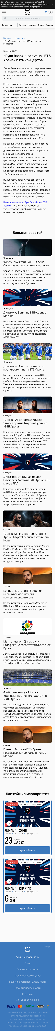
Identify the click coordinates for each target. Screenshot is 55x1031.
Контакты (27, 994)
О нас (28, 963)
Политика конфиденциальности (27, 981)
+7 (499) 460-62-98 (27, 1000)
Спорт (41, 25)
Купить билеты (27, 850)
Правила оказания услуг (27, 975)
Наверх (47, 946)
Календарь (7, 25)
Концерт (32, 25)
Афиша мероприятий (27, 957)
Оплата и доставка (27, 969)
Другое (22, 25)
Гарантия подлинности (28, 987)
